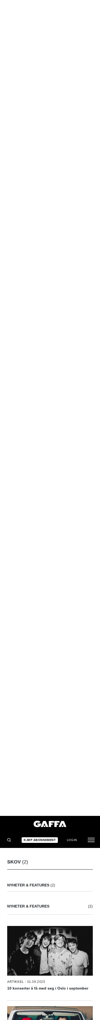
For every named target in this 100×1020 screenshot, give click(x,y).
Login (72, 840)
